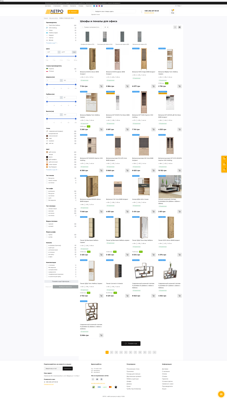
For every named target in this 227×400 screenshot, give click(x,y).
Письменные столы (133, 369)
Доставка (48, 6)
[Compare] (102, 55)
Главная (46, 18)
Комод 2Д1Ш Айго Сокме (140, 199)
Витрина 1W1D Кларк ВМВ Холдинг (143, 72)
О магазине (56, 6)
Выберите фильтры (65, 287)
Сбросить (48, 287)
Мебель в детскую (133, 379)
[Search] (93, 11)
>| (154, 352)
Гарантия (89, 6)
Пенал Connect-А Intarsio (114, 283)
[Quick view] (102, 49)
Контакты (73, 6)
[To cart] (101, 86)
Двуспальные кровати (134, 376)
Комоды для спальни (133, 374)
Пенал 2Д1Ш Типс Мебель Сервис (91, 283)
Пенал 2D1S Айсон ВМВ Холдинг (169, 240)
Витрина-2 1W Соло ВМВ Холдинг (117, 199)
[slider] (47, 56)
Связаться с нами (167, 384)
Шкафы (129, 381)
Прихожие (130, 371)
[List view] (175, 27)
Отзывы (81, 6)
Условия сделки (167, 381)
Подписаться (67, 368)
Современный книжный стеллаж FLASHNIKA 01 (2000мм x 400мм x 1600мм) (143, 286)
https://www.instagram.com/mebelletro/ (93, 379)
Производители (167, 386)
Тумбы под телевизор (134, 389)
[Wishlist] (102, 52)
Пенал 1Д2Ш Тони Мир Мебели (142, 240)
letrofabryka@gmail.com (98, 383)
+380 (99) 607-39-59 (151, 11)
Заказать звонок (149, 12)
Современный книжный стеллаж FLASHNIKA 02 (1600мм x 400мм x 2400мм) (91, 327)
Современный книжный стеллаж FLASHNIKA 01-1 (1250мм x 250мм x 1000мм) (169, 286)
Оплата (65, 6)
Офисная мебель (53, 18)
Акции (164, 389)
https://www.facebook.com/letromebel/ (101, 379)
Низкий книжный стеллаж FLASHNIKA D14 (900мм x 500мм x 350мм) (169, 201)
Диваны (129, 384)
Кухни (129, 386)
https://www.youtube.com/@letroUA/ (97, 379)
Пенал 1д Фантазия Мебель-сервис (117, 240)
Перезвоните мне (49, 384)
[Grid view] (179, 27)
